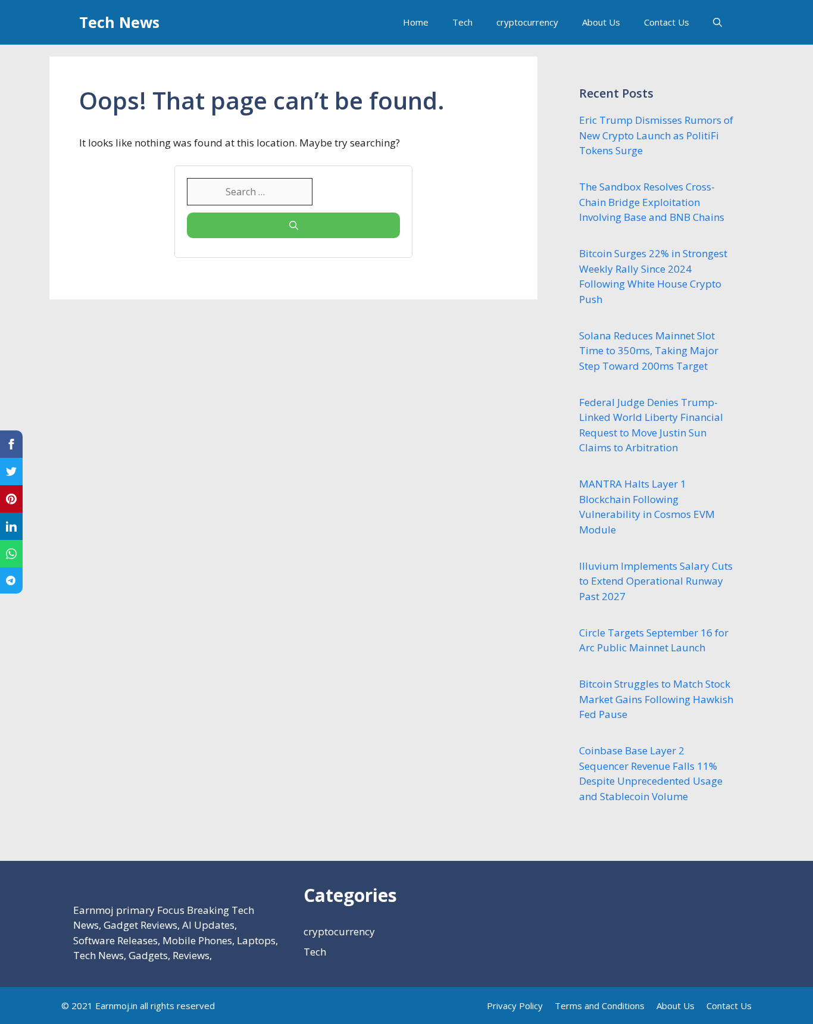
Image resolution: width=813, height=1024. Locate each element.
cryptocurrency (527, 22)
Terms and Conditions (600, 1005)
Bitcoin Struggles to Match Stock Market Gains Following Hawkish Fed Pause (656, 699)
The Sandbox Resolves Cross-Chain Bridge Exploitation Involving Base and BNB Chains (651, 202)
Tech (462, 22)
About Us (601, 22)
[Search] (293, 225)
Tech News (119, 22)
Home (416, 22)
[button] (717, 22)
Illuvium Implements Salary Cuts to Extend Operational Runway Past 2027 (656, 581)
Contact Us (666, 22)
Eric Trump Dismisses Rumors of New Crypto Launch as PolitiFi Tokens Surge (656, 135)
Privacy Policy (515, 1005)
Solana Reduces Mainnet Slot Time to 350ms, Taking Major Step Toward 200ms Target (648, 351)
